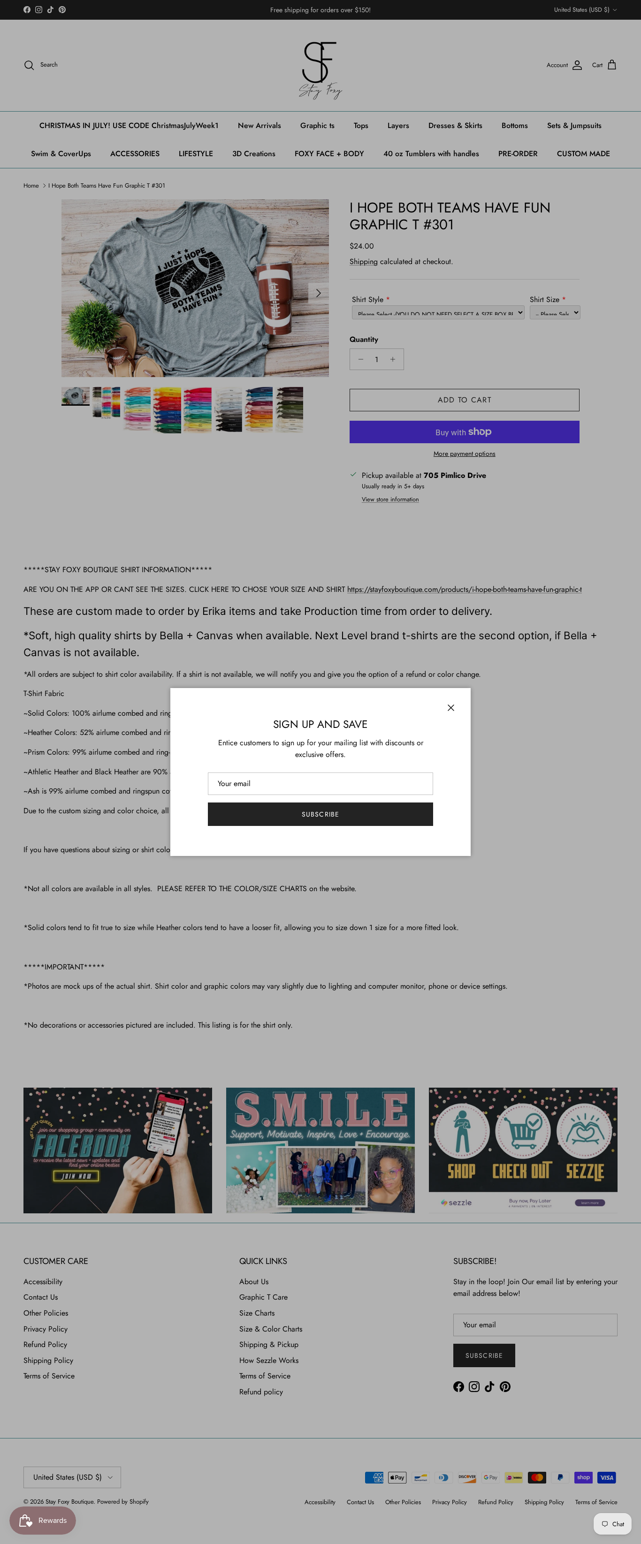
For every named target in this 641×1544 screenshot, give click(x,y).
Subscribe (320, 814)
